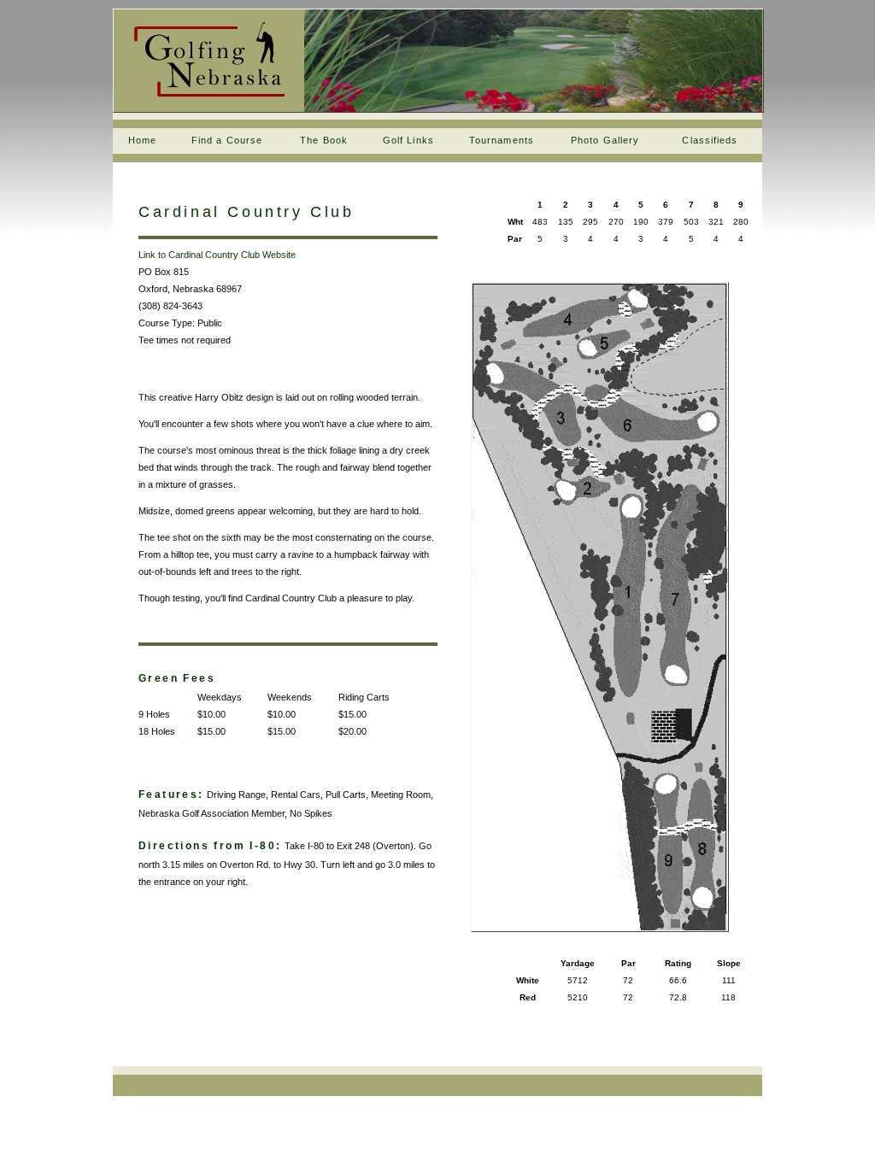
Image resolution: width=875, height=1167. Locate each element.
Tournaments (501, 140)
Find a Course (226, 140)
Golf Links (408, 140)
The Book (324, 140)
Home (142, 140)
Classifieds (709, 140)
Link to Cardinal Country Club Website (217, 254)
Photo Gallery (605, 140)
